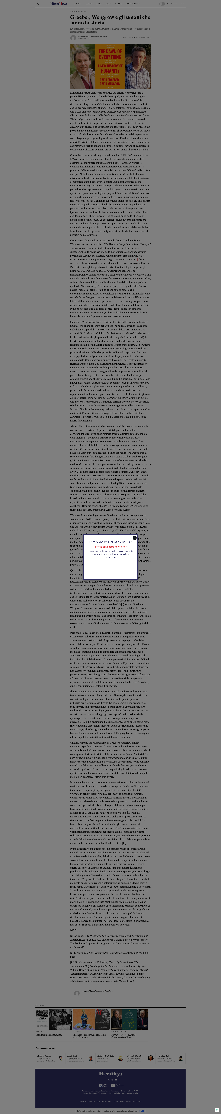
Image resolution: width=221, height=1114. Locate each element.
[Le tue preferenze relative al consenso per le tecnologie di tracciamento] (217, 1110)
